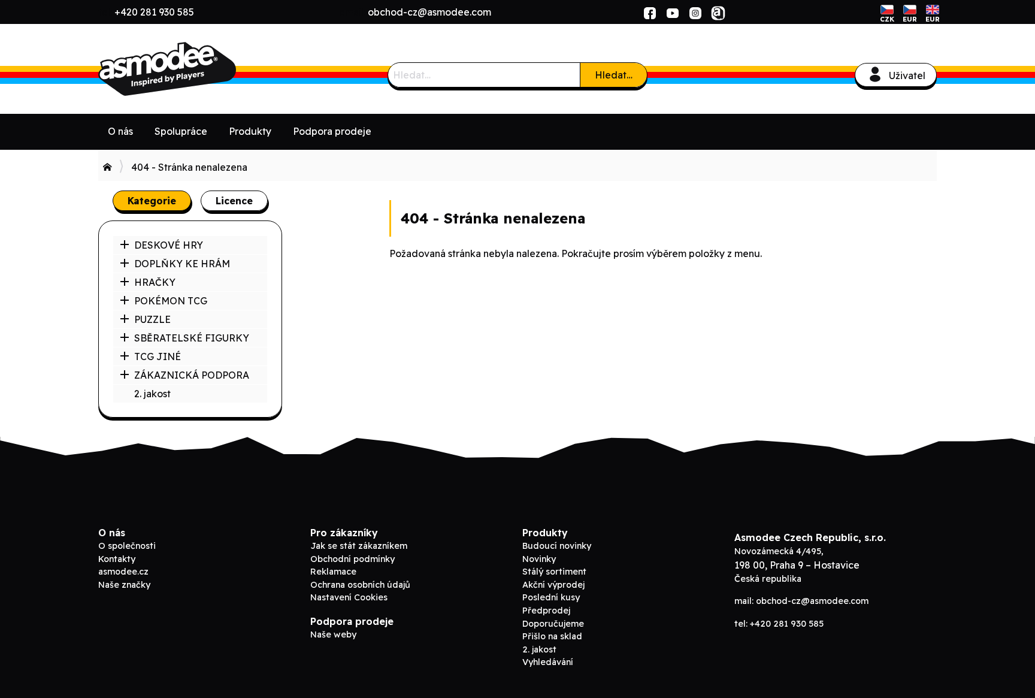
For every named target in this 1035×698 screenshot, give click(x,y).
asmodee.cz (123, 571)
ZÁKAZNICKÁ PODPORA (191, 375)
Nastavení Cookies (349, 597)
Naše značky (124, 584)
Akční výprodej (553, 584)
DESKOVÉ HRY (168, 245)
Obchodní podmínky (352, 559)
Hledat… (613, 75)
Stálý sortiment (554, 571)
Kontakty (116, 559)
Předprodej (546, 610)
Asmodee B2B (188, 69)
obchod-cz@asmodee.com (429, 12)
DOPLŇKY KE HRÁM (182, 264)
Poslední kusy (551, 597)
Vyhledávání (547, 662)
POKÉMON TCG (170, 301)
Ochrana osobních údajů (360, 584)
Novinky (539, 559)
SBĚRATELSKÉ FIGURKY (191, 338)
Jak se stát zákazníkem (358, 545)
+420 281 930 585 (154, 12)
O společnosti (127, 545)
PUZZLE (152, 319)
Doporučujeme (553, 623)
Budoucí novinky (556, 545)
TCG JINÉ (157, 356)
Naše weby (333, 634)
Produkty (250, 131)
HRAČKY (154, 282)
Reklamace (333, 571)
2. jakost (152, 394)
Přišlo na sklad (552, 636)
